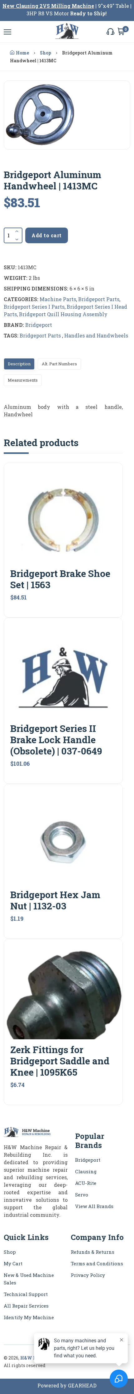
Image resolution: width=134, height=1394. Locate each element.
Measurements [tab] (23, 380)
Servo (81, 1194)
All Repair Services (26, 1306)
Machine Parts (58, 299)
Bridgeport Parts (98, 299)
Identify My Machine (29, 1317)
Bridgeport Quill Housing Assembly (63, 314)
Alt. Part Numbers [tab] (59, 364)
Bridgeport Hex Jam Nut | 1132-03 (55, 900)
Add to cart (46, 235)
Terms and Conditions (97, 1263)
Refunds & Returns (92, 1252)
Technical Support (26, 1294)
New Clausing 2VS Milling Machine (48, 6)
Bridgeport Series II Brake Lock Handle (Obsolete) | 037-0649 (56, 739)
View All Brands (94, 1206)
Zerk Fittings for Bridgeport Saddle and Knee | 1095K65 (59, 1060)
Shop (45, 53)
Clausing (86, 1171)
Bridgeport (38, 324)
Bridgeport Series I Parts (34, 306)
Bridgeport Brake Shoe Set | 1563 (60, 579)
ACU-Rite (85, 1183)
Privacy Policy (88, 1275)
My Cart (13, 1263)
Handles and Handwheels (96, 335)
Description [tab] (19, 364)
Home (22, 53)
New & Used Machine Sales (29, 1279)
